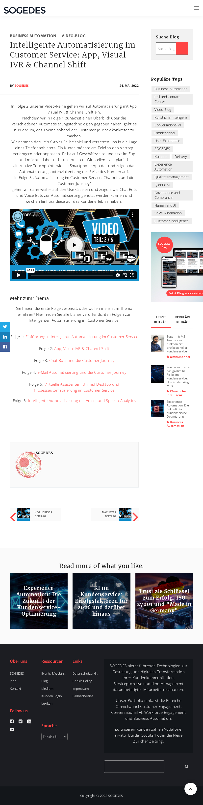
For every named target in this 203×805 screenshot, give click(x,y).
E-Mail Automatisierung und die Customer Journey (82, 372)
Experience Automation (163, 167)
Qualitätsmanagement (171, 176)
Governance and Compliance (167, 195)
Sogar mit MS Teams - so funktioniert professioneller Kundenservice (177, 344)
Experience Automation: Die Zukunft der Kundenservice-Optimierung (178, 409)
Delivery (181, 156)
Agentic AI (162, 184)
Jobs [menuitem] (13, 681)
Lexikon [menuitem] (46, 703)
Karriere (160, 156)
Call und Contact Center (167, 99)
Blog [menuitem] (44, 681)
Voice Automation (168, 213)
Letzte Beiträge (161, 319)
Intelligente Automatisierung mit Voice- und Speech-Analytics (82, 400)
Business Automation (33, 35)
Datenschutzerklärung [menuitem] (86, 673)
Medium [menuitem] (47, 688)
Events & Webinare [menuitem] (54, 673)
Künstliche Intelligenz (170, 117)
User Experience (167, 140)
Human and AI (165, 205)
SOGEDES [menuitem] (17, 673)
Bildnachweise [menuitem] (83, 696)
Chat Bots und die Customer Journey (81, 360)
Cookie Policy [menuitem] (82, 681)
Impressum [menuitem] (81, 688)
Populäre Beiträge (183, 319)
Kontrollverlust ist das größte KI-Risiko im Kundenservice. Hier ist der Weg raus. (179, 376)
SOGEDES (22, 86)
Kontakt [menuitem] (15, 688)
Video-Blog (74, 35)
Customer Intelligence (171, 221)
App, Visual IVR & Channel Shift (81, 348)
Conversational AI (167, 125)
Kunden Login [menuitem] (51, 696)
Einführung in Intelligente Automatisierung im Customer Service (81, 336)
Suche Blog (167, 37)
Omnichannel (164, 133)
